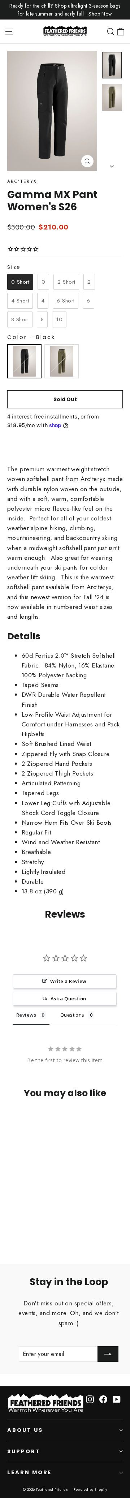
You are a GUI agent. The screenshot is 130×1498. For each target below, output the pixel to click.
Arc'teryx (22, 181)
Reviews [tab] (26, 1015)
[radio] (20, 282)
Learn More (29, 1472)
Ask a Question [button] (68, 998)
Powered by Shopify (90, 1489)
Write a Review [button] (68, 981)
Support (23, 1451)
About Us (25, 1430)
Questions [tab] (72, 1015)
